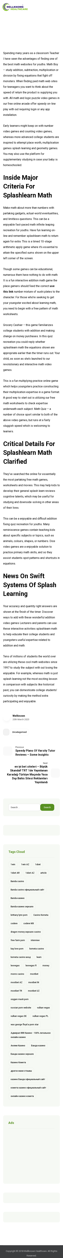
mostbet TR (16, 991)
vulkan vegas (43, 1007)
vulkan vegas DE (19, 1016)
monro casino (17, 974)
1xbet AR (15, 873)
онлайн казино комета (22, 1096)
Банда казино (38, 1045)
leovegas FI (31, 965)
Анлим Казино (18, 1045)
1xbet (38, 864)
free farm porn (18, 940)
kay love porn (17, 948)
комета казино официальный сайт (28, 1088)
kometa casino (36, 948)
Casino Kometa (40, 915)
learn (39, 957)
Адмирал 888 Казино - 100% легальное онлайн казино (31, 1035)
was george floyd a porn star (24, 1024)
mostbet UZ (34, 991)
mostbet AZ (16, 982)
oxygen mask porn (20, 999)
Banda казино (17, 898)
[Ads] (31, 1155)
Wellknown (19, 716)
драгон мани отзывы (21, 1071)
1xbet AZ (30, 873)
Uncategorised (19, 732)
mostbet (34, 974)
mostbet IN (33, 982)
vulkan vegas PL (40, 1016)
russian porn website (21, 1007)
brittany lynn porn (19, 915)
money (46, 965)
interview (35, 940)
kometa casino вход (21, 957)
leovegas (15, 965)
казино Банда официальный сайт (28, 1079)
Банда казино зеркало (22, 1054)
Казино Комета (18, 1062)
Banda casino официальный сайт (27, 890)
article (43, 873)
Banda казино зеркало (22, 906)
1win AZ (25, 864)
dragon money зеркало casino (26, 932)
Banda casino (17, 881)
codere (14, 923)
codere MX (28, 923)
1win (13, 864)
